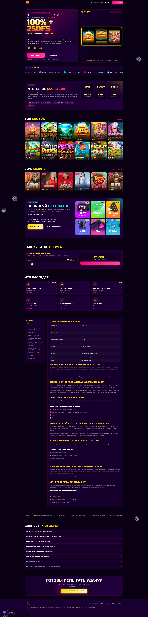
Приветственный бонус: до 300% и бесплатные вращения (35, 344)
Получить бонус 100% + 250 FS (74, 591)
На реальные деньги (54, 226)
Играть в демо (35, 226)
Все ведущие (117, 169)
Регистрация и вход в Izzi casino (34, 338)
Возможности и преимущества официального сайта (33, 334)
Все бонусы (53, 55)
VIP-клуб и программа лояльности (33, 359)
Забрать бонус (35, 55)
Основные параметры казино (33, 324)
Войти (107, 2)
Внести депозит (100, 263)
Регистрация (117, 2)
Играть (24, 612)
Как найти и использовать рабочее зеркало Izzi (34, 328)
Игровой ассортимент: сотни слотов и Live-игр (34, 348)
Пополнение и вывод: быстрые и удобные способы (33, 354)
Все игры (119, 119)
